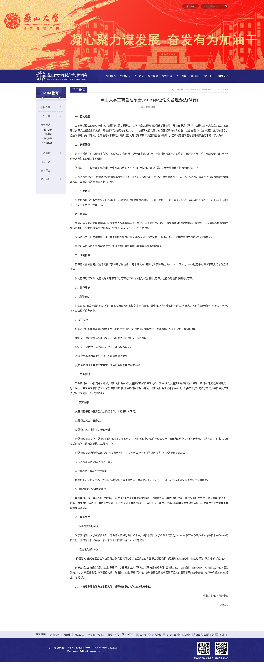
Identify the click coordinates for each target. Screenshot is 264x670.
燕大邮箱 (156, 635)
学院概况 (111, 76)
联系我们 (45, 179)
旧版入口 (223, 635)
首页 (187, 90)
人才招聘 (181, 76)
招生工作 (45, 116)
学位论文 (48, 143)
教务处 (67, 635)
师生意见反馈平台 (205, 635)
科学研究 (153, 76)
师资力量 (45, 153)
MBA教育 (196, 90)
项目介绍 (45, 107)
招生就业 (195, 76)
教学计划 (48, 130)
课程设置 (48, 134)
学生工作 (209, 76)
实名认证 (171, 635)
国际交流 (223, 76)
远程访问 (186, 635)
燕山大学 (54, 635)
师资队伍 (125, 76)
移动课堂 (48, 138)
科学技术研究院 (96, 635)
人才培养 (139, 76)
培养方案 (45, 124)
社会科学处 (113, 635)
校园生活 (45, 162)
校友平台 (45, 170)
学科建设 (167, 76)
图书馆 (143, 635)
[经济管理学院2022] (61, 76)
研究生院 (79, 635)
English (190, 6)
